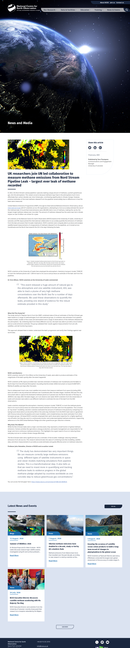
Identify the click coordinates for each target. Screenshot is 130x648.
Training (98, 10)
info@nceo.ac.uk (42, 646)
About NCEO (104, 3)
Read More (14, 555)
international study (14, 208)
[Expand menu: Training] (102, 9)
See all (113, 506)
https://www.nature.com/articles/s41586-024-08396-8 (49, 482)
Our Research (49, 10)
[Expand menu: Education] (90, 9)
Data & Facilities (68, 10)
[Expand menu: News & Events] (121, 9)
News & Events (113, 10)
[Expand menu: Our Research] (56, 9)
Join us (112, 3)
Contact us (120, 3)
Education (85, 10)
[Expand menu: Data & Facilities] (76, 9)
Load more (65, 627)
